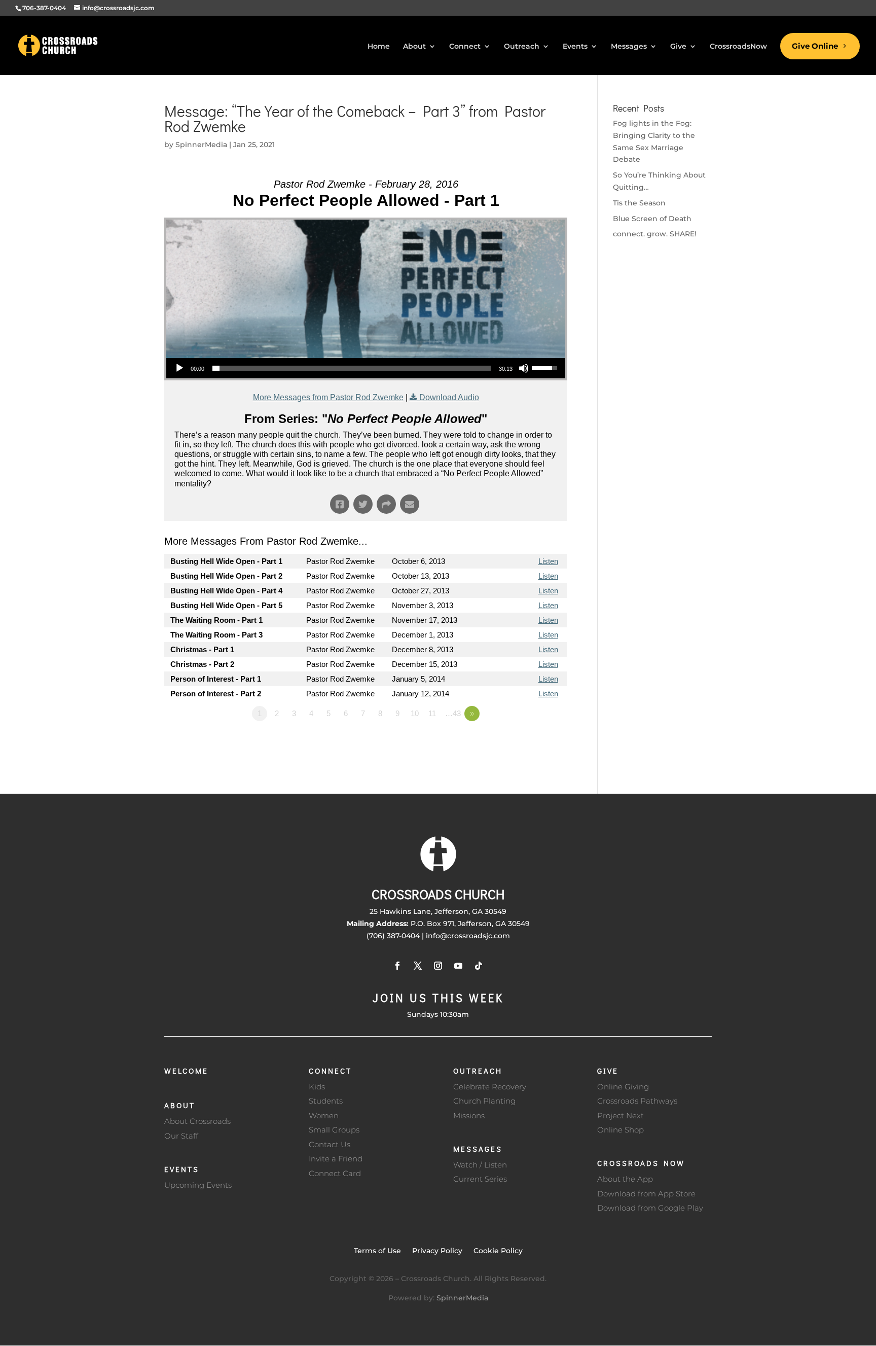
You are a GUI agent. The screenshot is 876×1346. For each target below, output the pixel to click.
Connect (330, 1071)
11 (432, 713)
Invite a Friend (335, 1158)
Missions (469, 1115)
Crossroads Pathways (637, 1101)
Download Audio (449, 397)
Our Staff (181, 1136)
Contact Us (329, 1144)
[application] (365, 368)
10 (415, 713)
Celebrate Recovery (489, 1086)
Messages (477, 1149)
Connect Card (335, 1173)
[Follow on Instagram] (438, 966)
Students (326, 1101)
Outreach (477, 1071)
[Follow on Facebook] (397, 966)
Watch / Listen (480, 1165)
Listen (548, 561)
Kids (317, 1086)
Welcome (186, 1071)
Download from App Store (646, 1193)
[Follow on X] (418, 966)
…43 (453, 713)
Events (181, 1169)
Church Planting (484, 1101)
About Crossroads (197, 1121)
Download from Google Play (650, 1208)
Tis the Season (639, 202)
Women (324, 1115)
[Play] (179, 368)
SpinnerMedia (201, 144)
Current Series (480, 1179)
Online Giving (623, 1086)
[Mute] (524, 368)
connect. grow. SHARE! (655, 233)
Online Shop (620, 1130)
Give (607, 1071)
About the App (625, 1179)
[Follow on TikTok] (478, 966)
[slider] (351, 368)
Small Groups (334, 1130)
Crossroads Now (641, 1163)
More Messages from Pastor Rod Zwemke (328, 397)
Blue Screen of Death (652, 218)
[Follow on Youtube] (458, 966)
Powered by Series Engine (529, 741)
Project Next (620, 1115)
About (179, 1105)
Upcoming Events (198, 1185)
